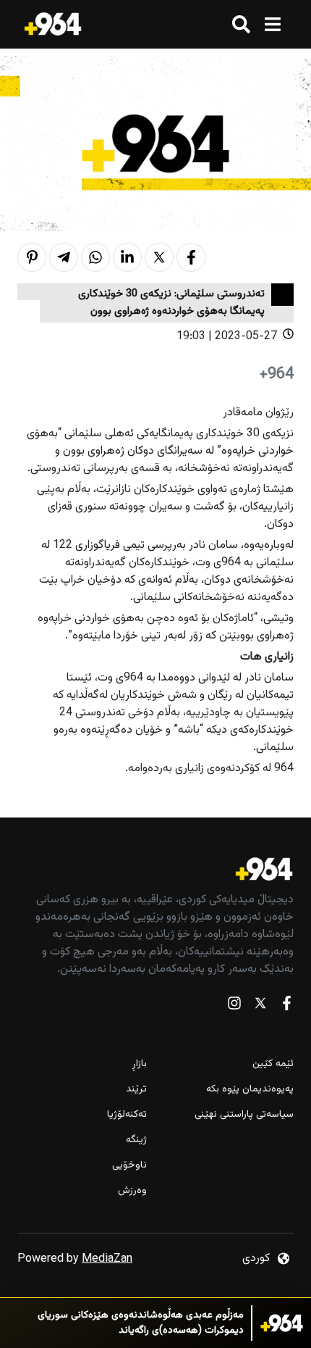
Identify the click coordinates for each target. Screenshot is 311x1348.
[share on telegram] (63, 257)
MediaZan (107, 1259)
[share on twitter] (159, 257)
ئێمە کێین (273, 1064)
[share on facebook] (190, 257)
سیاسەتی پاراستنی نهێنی (244, 1115)
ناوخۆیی (129, 1165)
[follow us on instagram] (234, 1006)
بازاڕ (139, 1064)
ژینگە (136, 1140)
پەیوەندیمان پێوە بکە (250, 1089)
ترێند (136, 1089)
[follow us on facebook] (286, 1006)
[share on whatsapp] (95, 257)
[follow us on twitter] (260, 1006)
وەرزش (132, 1191)
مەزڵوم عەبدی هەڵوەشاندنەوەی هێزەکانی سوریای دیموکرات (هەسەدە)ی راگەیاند (141, 1323)
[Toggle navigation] (272, 24)
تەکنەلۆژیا (127, 1115)
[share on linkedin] (127, 257)
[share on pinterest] (31, 257)
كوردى (256, 1258)
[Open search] (241, 24)
